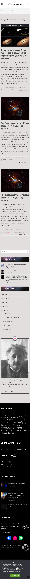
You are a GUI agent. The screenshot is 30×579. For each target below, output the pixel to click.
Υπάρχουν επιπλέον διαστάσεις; (15, 271)
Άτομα (19, 425)
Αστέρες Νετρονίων (7, 415)
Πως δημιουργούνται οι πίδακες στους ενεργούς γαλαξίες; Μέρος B (15, 197)
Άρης (10, 422)
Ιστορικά (5, 333)
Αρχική (8, 10)
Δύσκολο (3, 306)
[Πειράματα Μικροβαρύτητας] (4, 485)
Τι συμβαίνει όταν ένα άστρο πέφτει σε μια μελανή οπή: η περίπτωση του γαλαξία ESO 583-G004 (13, 54)
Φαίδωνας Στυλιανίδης (13, 157)
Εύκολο (3, 298)
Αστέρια (5, 427)
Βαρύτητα (17, 427)
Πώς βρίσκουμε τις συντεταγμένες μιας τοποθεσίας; (16, 265)
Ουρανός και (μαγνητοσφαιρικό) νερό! (17, 505)
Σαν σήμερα (4, 294)
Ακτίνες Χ (10, 420)
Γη (18, 417)
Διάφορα (5, 329)
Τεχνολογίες (6, 321)
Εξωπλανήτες (5, 417)
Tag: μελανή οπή (15, 10)
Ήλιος (22, 417)
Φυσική (4, 325)
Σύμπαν (14, 422)
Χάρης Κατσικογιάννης (12, 87)
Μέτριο (3, 302)
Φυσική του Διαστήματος (9, 317)
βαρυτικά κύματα (21, 430)
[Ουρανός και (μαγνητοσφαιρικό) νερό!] (4, 507)
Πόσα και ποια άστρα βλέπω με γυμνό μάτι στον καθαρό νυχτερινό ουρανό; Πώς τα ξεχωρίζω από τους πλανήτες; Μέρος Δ (17, 278)
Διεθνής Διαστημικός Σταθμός (20, 415)
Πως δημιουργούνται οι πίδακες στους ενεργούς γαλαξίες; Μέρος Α (15, 126)
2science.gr (15, 567)
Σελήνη (11, 428)
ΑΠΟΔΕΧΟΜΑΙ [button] (15, 575)
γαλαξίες (13, 425)
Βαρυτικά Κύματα (7, 430)
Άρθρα (3, 310)
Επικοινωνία (6, 532)
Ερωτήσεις (10, 467)
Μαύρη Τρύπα (7, 433)
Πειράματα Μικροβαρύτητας (16, 483)
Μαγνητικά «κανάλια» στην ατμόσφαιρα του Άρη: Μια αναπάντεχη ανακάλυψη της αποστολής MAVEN (16, 494)
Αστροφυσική (21, 89)
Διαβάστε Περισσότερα (24, 90)
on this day (13, 417)
